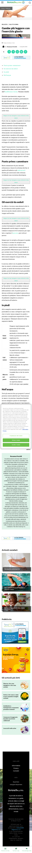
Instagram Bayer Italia (16, 784)
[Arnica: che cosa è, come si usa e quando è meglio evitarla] (25, 696)
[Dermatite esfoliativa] (16, 562)
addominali (21, 170)
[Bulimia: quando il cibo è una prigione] (16, 602)
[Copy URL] (25, 51)
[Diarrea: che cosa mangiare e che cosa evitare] (25, 685)
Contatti (16, 771)
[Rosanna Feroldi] (3, 47)
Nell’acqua (7, 75)
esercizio (15, 233)
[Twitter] (13, 51)
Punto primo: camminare (12, 65)
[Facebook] (9, 51)
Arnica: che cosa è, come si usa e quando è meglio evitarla (10, 696)
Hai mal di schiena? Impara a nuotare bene (14, 588)
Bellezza (8, 8)
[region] (16, 426)
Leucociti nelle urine (9, 728)
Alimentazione (8, 604)
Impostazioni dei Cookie (16, 435)
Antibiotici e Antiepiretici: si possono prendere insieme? (11, 707)
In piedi (6, 72)
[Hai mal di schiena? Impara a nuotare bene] (16, 582)
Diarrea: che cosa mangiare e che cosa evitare (9, 685)
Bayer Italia (16, 782)
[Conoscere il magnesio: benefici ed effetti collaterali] (25, 719)
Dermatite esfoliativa (12, 569)
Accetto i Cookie (16, 444)
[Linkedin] (21, 51)
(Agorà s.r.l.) (16, 829)
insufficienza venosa (10, 92)
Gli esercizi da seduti (11, 69)
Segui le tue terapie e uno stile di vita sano (16, 117)
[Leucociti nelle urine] (25, 730)
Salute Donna (13, 24)
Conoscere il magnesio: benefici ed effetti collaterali (10, 718)
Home (3, 8)
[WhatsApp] (17, 51)
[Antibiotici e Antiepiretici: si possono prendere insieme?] (25, 707)
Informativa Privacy (16, 767)
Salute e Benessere (10, 584)
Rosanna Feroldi (12, 46)
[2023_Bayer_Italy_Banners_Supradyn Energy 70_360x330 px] (16, 660)
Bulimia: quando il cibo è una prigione (14, 608)
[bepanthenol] (16, 36)
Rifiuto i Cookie (16, 440)
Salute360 (20, 828)
